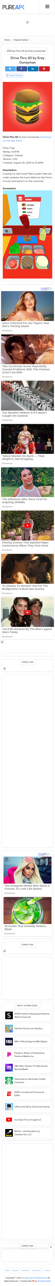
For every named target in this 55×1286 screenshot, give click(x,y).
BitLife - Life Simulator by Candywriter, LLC (27, 1133)
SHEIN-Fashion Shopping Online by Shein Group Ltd (32, 1015)
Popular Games (15, 75)
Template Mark (44, 1281)
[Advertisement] (28, 31)
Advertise (25, 1270)
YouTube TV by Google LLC (27, 1119)
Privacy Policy (36, 1270)
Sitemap (16, 1270)
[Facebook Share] (21, 68)
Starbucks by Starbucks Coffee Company (29, 1081)
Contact (47, 1270)
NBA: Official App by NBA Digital (30, 1041)
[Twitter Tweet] (10, 68)
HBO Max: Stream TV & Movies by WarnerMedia (31, 1068)
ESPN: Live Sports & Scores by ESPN (29, 1094)
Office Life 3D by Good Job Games (32, 1106)
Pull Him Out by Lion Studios (28, 1028)
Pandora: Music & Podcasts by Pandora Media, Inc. (29, 1055)
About (7, 1270)
